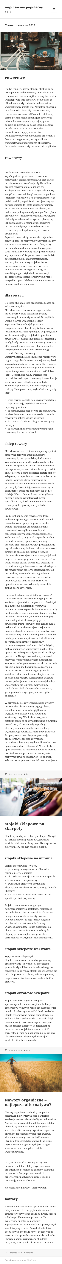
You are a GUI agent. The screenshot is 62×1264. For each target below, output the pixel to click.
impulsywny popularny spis (24, 9)
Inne (28, 774)
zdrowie (29, 1252)
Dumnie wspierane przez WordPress (20, 1260)
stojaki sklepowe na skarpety (24, 826)
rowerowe (15, 77)
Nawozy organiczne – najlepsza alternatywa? (28, 1102)
